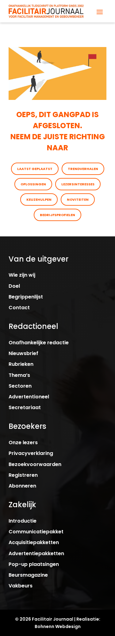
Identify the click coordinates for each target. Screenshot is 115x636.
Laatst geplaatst (34, 168)
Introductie (22, 520)
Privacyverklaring (31, 453)
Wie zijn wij (22, 274)
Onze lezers (23, 442)
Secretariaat (25, 407)
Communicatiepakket (36, 531)
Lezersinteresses (77, 184)
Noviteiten (78, 199)
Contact (19, 307)
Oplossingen (33, 184)
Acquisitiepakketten (34, 542)
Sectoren (20, 385)
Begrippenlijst (26, 296)
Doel (14, 286)
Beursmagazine (28, 575)
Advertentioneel (29, 396)
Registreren (23, 475)
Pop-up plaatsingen (34, 564)
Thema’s (19, 375)
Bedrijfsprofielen (57, 214)
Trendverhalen (83, 168)
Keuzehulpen (39, 199)
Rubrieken (21, 364)
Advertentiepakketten (36, 553)
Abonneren (22, 485)
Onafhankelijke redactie (39, 342)
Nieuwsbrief (23, 353)
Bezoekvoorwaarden (35, 464)
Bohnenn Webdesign (58, 626)
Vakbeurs (21, 585)
